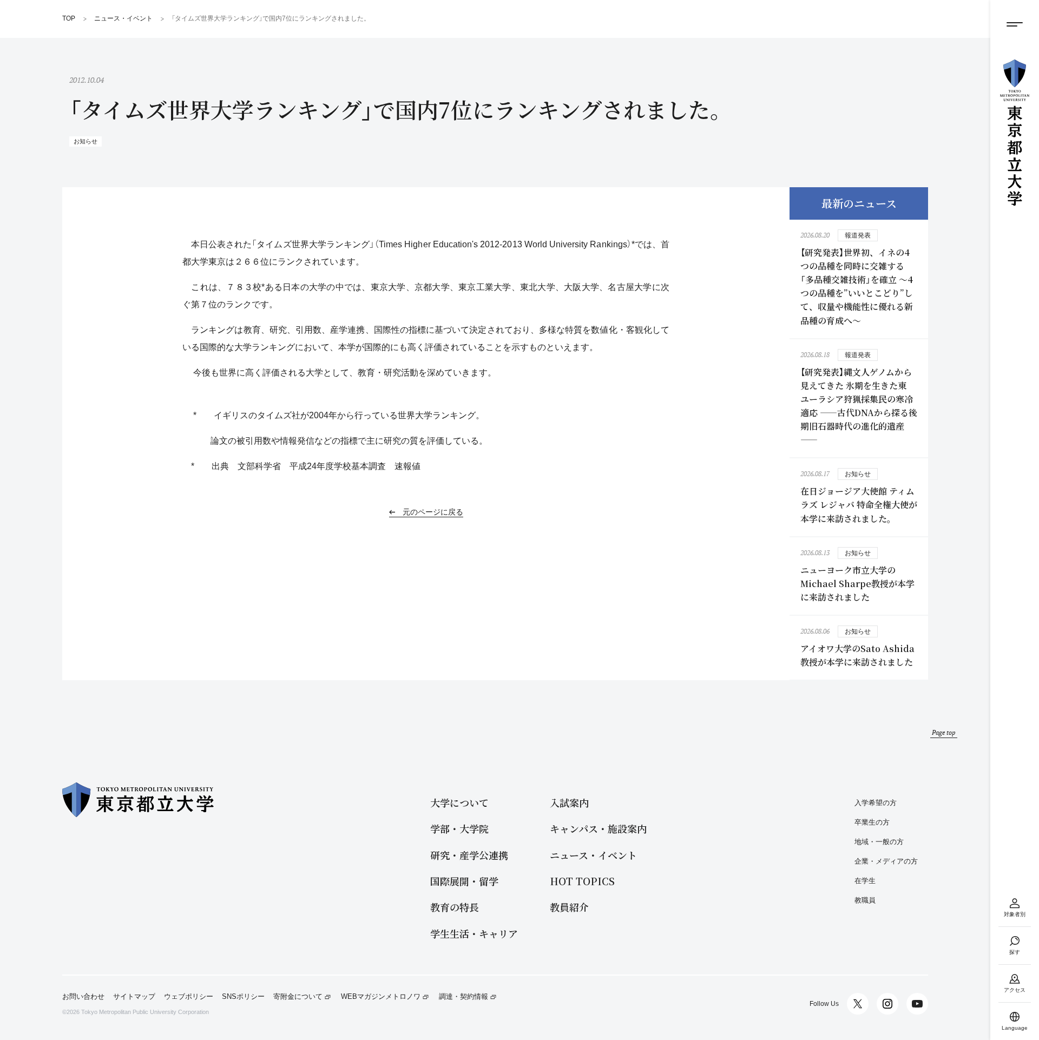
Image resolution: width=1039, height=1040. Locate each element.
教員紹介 (569, 907)
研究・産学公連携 (469, 855)
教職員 (865, 900)
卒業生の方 (872, 822)
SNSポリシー (243, 996)
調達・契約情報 (463, 996)
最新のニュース (859, 203)
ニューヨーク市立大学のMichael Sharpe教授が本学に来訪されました (857, 583)
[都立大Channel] (917, 1004)
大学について (459, 802)
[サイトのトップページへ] (1015, 132)
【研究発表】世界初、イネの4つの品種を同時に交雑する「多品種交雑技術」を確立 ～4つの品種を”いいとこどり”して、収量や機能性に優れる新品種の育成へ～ (856, 286)
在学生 (865, 880)
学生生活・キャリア (474, 933)
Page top (944, 732)
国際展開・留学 (464, 881)
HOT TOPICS (582, 881)
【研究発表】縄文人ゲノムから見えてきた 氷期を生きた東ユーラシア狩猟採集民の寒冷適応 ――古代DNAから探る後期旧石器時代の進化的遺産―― (858, 406)
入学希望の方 (875, 802)
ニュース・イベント (593, 855)
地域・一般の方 (879, 841)
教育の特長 (454, 907)
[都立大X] (858, 1004)
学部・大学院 (459, 828)
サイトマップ (134, 996)
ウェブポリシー (188, 996)
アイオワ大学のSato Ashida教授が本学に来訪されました (857, 655)
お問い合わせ (83, 996)
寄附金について (298, 996)
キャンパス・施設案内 (598, 828)
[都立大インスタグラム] (887, 1004)
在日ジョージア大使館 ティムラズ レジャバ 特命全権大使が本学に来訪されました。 (858, 504)
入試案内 (569, 802)
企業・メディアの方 (886, 861)
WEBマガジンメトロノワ (380, 996)
